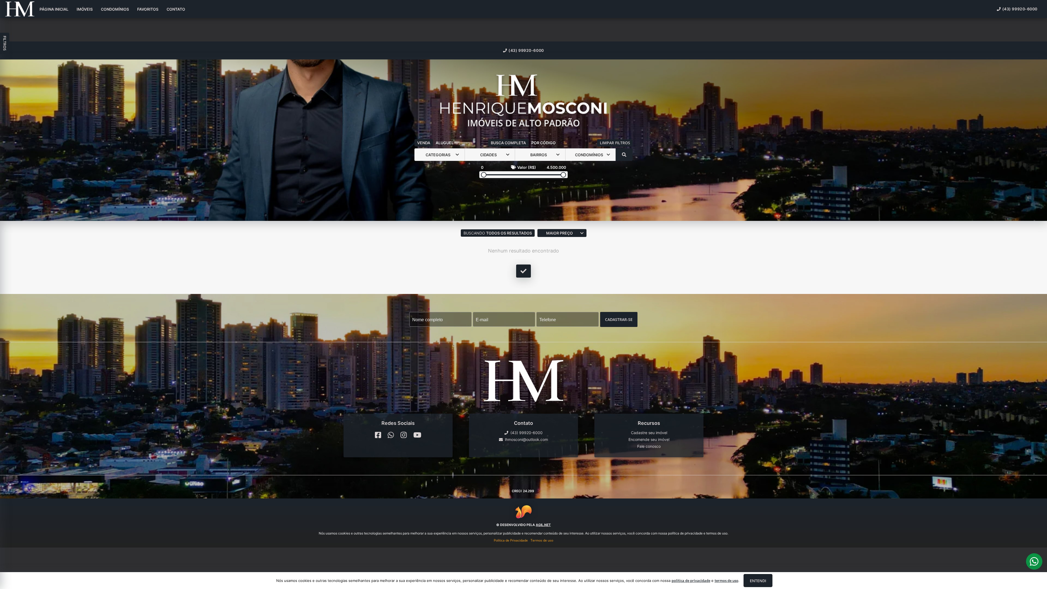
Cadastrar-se (619, 319)
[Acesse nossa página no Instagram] (404, 434)
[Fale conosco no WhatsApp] (391, 434)
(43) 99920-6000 (526, 50)
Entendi (758, 580)
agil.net (543, 525)
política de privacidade (691, 580)
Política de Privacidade (511, 540)
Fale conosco (649, 446)
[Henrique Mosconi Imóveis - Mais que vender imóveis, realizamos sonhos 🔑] (523, 101)
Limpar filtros (615, 142)
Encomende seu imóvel (648, 439)
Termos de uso (542, 540)
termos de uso (726, 580)
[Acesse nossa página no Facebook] (378, 434)
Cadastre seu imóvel (649, 432)
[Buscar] (624, 154)
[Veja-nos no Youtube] (417, 434)
